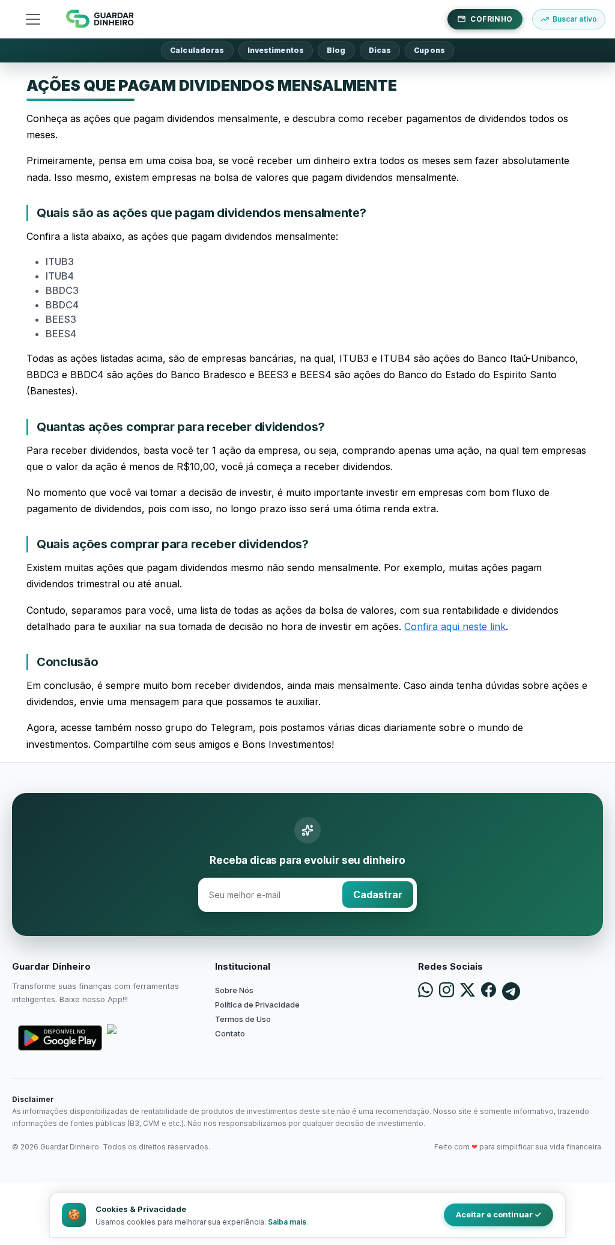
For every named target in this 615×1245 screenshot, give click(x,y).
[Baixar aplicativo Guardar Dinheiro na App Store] (149, 1037)
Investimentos (275, 50)
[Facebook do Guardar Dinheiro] (488, 991)
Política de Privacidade (257, 1004)
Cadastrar (377, 895)
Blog (336, 50)
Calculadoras (197, 50)
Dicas (380, 50)
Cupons (429, 50)
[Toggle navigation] (33, 19)
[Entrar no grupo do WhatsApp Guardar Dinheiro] (425, 991)
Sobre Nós (234, 990)
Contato (230, 1033)
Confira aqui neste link (455, 626)
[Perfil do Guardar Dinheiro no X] (467, 991)
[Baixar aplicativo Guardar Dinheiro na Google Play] (60, 1037)
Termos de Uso (243, 1019)
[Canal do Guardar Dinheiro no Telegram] (511, 991)
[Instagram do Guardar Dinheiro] (446, 991)
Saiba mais (287, 1221)
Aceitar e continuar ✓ (498, 1214)
